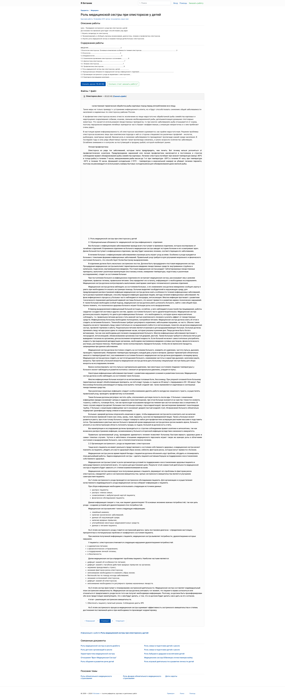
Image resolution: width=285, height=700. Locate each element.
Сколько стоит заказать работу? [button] (123, 84)
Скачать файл (119, 96)
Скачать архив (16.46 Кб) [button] (93, 84)
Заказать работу (196, 3)
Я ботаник (96, 693)
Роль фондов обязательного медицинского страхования (142, 677)
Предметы (85, 10)
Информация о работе (114, 633)
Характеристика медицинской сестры (98, 654)
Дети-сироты (171, 676)
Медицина (94, 10)
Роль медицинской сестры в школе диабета (100, 646)
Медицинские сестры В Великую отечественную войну (168, 657)
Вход (175, 3)
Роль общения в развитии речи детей (97, 661)
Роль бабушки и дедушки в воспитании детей (164, 654)
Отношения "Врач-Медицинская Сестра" (98, 657)
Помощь (183, 3)
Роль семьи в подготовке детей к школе (162, 646)
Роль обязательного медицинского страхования (96, 677)
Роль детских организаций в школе (96, 650)
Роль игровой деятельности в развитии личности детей (169, 661)
